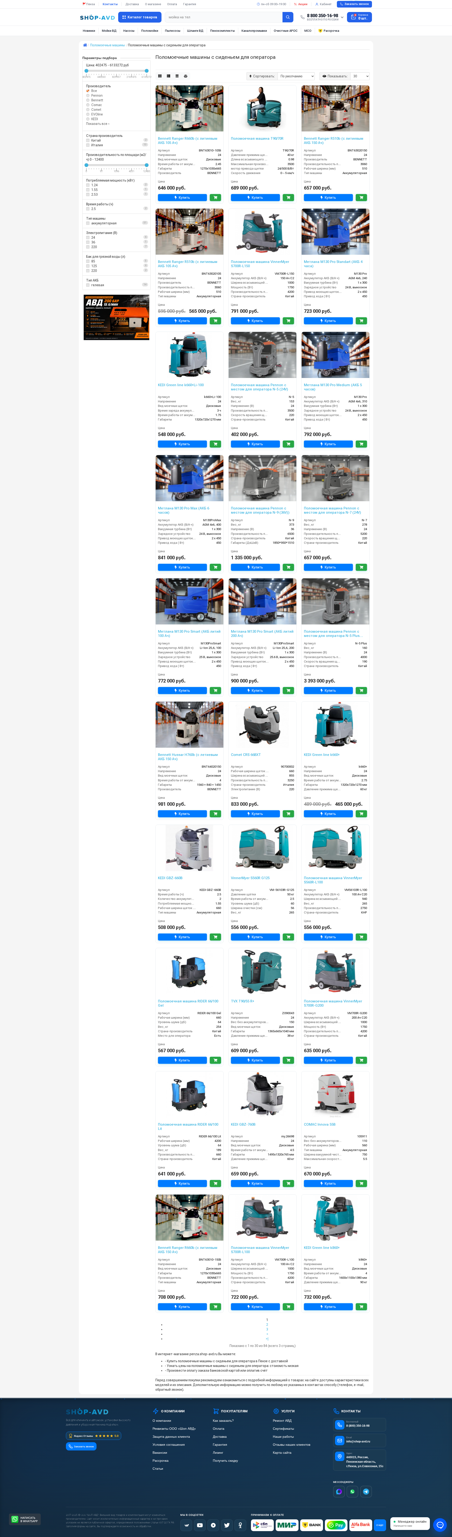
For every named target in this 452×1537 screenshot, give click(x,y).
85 (93, 261)
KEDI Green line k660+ (322, 755)
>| (267, 1339)
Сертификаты (283, 1428)
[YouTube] (200, 1525)
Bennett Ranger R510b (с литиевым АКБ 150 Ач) (333, 140)
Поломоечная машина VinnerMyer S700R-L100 (260, 1250)
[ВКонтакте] (186, 1525)
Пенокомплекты (222, 30)
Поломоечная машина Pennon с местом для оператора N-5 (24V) (259, 387)
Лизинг (218, 1452)
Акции (302, 4)
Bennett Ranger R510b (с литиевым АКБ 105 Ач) (187, 264)
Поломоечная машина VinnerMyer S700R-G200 (333, 1003)
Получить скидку (225, 1460)
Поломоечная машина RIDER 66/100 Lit (188, 1126)
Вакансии (160, 1452)
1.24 (94, 185)
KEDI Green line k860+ (322, 1248)
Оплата (172, 4)
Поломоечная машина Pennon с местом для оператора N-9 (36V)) (260, 510)
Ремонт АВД (282, 1420)
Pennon (97, 95)
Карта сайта (282, 1452)
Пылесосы (172, 30)
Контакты (110, 4)
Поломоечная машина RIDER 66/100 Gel (188, 1003)
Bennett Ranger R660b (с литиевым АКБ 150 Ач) (187, 1250)
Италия (97, 145)
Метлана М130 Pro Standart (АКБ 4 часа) (333, 264)
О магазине (153, 4)
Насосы (128, 30)
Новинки (89, 30)
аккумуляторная (104, 223)
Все (94, 91)
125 (94, 266)
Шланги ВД (195, 30)
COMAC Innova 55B (319, 1124)
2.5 (93, 209)
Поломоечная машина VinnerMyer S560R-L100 (333, 880)
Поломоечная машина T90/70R (257, 138)
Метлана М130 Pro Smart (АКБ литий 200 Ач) (262, 633)
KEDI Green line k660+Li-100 (181, 385)
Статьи (158, 1468)
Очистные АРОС (286, 30)
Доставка (132, 4)
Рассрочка (331, 30)
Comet (96, 109)
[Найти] (287, 17)
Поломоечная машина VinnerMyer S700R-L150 (260, 264)
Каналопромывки (254, 30)
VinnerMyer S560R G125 (250, 878)
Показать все (97, 124)
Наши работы (283, 1436)
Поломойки (149, 30)
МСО (307, 30)
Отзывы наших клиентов (291, 1444)
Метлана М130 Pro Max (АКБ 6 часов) (183, 510)
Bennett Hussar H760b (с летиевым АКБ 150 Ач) (188, 757)
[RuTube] (213, 1525)
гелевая (97, 285)
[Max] (339, 1491)
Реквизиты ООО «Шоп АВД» (174, 1428)
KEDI (94, 119)
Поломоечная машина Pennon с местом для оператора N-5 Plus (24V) (331, 633)
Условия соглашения (169, 1444)
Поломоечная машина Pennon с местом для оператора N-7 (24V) (332, 510)
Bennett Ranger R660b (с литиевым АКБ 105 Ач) (187, 140)
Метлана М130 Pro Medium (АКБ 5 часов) (333, 387)
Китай (96, 140)
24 (93, 237)
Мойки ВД (109, 30)
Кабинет (325, 4)
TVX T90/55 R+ (242, 1001)
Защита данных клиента (171, 1436)
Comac (96, 105)
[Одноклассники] (240, 1525)
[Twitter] (227, 1525)
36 (93, 242)
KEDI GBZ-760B (243, 1124)
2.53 (94, 194)
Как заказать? (223, 1420)
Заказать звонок (356, 4)
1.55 (94, 190)
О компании (162, 1420)
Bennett (97, 100)
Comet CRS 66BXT (246, 755)
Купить (184, 197)
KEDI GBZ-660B (170, 878)
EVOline (97, 114)
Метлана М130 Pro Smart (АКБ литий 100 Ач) (189, 633)
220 (94, 247)
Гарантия (189, 4)
